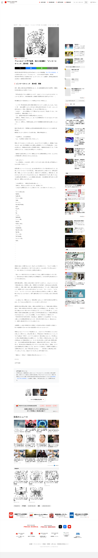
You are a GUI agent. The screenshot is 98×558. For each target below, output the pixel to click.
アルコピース (17, 505)
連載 (39, 505)
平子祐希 (24, 505)
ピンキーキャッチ (31, 505)
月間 (74, 104)
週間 (71, 104)
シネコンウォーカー (46, 505)
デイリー (67, 104)
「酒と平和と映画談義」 (51, 72)
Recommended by (51, 465)
